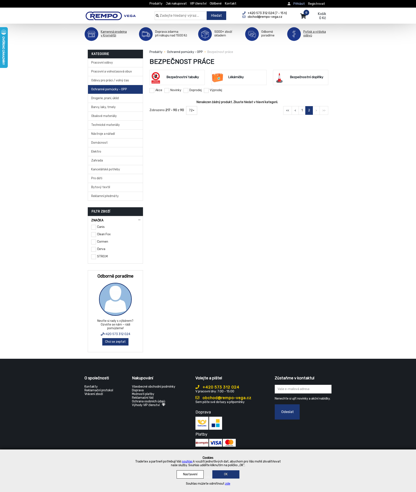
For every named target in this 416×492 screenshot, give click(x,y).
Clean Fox (104, 234)
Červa (101, 249)
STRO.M (102, 256)
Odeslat (287, 412)
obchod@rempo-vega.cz (227, 397)
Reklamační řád (142, 398)
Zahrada (97, 160)
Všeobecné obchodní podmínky (153, 386)
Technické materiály (105, 125)
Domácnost (99, 143)
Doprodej (195, 90)
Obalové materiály (104, 116)
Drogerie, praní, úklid (105, 98)
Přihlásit (299, 4)
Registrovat (316, 4)
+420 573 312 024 (117, 334)
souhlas (187, 461)
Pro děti (96, 178)
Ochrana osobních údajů (148, 401)
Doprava (138, 390)
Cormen (102, 242)
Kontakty (91, 386)
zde (227, 483)
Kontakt (230, 3)
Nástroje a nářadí (103, 134)
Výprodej (216, 90)
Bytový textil (100, 187)
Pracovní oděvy (102, 62)
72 (191, 110)
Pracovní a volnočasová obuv (111, 71)
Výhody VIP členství (146, 405)
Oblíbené (216, 3)
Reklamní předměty (105, 196)
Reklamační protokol (98, 390)
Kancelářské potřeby (105, 169)
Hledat (216, 15)
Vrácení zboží (93, 394)
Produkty (156, 3)
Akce (158, 90)
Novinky (175, 90)
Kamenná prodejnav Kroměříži (114, 33)
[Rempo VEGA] (110, 13)
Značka (97, 220)
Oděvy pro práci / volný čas (110, 80)
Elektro (96, 151)
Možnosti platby (143, 394)
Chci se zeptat (115, 342)
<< (287, 110)
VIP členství (198, 3)
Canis (101, 227)
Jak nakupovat (176, 3)
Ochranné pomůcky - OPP (109, 89)
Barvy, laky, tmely (103, 107)
